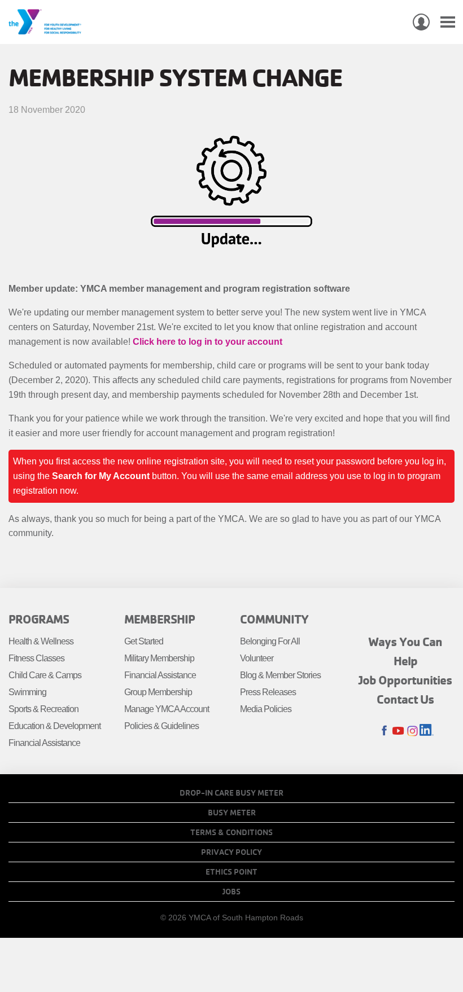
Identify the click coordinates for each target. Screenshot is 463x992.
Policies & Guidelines (161, 726)
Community (274, 619)
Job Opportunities (405, 680)
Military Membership (159, 658)
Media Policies (265, 709)
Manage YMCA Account (166, 709)
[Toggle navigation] (448, 22)
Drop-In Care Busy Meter (231, 793)
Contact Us (405, 699)
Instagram (412, 731)
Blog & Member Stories (280, 675)
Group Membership (158, 692)
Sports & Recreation (43, 709)
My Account (421, 22)
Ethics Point (231, 872)
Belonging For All (270, 641)
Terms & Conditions (231, 832)
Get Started (143, 641)
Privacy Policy (231, 852)
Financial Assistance (44, 743)
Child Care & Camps (44, 675)
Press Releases (268, 692)
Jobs (231, 891)
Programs (38, 619)
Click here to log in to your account (207, 341)
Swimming (27, 692)
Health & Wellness (40, 641)
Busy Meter (232, 812)
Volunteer (256, 658)
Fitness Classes (36, 658)
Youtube (398, 731)
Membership (159, 619)
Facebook (384, 731)
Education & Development (54, 726)
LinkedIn (427, 731)
